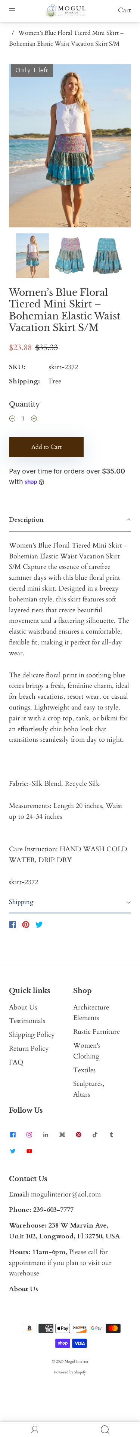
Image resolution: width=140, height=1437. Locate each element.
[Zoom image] (69, 147)
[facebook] (12, 1135)
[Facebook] (12, 924)
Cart (124, 10)
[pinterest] (78, 1135)
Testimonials (27, 1021)
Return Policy (29, 1048)
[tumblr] (111, 1135)
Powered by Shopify (70, 1372)
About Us (23, 1007)
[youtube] (29, 1151)
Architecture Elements (91, 1013)
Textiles (84, 1070)
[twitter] (12, 1151)
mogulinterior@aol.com (66, 1194)
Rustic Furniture (96, 1031)
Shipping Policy (32, 1034)
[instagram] (29, 1135)
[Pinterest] (25, 924)
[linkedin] (45, 1135)
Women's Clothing (86, 1051)
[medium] (62, 1135)
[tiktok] (95, 1135)
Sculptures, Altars (89, 1089)
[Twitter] (39, 924)
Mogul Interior (76, 1361)
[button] (21, 147)
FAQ (16, 1062)
